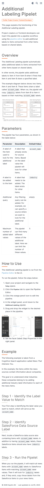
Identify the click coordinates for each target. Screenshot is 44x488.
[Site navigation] (3, 3)
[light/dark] (33, 3)
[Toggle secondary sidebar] (41, 3)
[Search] (37, 3)
